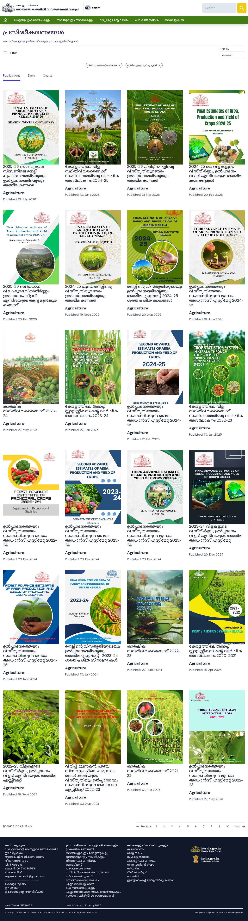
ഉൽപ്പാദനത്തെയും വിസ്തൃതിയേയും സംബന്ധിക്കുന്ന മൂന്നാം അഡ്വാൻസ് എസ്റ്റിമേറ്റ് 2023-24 (154, 535)
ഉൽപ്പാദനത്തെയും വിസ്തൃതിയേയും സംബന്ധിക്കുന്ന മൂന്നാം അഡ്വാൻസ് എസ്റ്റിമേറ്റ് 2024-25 (216, 296)
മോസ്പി (133, 876)
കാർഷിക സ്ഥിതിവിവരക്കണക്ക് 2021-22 (153, 771)
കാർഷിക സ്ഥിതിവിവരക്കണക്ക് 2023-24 (30, 411)
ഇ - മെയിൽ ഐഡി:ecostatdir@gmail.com (25, 874)
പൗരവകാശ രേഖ (78, 868)
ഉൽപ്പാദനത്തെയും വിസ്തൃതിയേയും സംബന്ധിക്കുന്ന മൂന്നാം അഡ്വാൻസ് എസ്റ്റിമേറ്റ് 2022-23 (216, 775)
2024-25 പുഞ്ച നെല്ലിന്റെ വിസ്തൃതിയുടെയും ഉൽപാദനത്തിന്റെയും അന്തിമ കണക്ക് (88, 293)
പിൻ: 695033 (13, 864)
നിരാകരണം (135, 849)
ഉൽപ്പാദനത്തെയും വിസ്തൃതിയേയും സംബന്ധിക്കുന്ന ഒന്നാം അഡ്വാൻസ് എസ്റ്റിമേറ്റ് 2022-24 (30, 535)
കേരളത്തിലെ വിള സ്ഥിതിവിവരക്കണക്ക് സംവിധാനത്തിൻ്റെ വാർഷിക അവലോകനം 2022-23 (216, 413)
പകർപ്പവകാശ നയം (141, 860)
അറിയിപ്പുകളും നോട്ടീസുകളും (87, 853)
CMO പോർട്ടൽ (137, 872)
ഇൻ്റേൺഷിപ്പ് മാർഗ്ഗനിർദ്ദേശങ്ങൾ (150, 880)
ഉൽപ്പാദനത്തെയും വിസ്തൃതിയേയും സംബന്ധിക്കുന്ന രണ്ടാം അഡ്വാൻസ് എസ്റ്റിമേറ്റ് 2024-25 (154, 415)
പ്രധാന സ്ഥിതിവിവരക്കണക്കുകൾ (90, 895)
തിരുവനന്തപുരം (16, 860)
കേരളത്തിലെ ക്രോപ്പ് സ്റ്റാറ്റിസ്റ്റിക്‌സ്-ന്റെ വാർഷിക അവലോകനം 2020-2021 (215, 651)
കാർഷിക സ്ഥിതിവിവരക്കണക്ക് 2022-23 (154, 651)
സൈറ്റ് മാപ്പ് (74, 864)
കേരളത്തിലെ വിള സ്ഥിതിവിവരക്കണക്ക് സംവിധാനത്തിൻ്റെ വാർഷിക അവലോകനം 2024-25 (92, 173)
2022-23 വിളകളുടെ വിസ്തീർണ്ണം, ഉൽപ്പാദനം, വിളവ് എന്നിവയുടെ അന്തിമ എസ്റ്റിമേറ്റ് (29, 773)
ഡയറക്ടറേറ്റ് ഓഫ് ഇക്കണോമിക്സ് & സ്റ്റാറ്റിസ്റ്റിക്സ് (32, 851)
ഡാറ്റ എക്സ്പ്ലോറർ (64, 41)
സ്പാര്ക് (133, 868)
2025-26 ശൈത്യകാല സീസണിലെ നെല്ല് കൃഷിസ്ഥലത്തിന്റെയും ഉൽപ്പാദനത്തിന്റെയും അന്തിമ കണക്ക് (24, 176)
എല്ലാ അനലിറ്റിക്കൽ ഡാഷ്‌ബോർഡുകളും (80, 886)
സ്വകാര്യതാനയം (138, 857)
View (31, 154)
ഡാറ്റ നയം (134, 853)
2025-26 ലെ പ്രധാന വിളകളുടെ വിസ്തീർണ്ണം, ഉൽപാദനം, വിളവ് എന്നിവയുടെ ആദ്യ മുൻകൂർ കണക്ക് (30, 296)
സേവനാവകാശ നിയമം (82, 880)
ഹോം (7, 41)
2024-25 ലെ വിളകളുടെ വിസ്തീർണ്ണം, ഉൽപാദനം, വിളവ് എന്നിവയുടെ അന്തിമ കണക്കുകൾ (215, 173)
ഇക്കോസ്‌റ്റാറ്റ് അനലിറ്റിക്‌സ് (24, 891)
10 (227, 826)
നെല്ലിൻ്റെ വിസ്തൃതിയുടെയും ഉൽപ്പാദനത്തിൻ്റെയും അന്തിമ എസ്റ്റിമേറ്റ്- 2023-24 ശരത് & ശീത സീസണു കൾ (93, 653)
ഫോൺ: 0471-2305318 (20, 868)
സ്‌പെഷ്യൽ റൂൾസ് (79, 876)
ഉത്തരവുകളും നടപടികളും (85, 857)
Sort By (224, 49)
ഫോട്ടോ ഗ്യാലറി (15, 884)
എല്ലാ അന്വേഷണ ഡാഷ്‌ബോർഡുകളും (93, 891)
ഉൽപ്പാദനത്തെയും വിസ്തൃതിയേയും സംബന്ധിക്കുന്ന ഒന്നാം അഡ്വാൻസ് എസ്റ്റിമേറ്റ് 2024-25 (30, 655)
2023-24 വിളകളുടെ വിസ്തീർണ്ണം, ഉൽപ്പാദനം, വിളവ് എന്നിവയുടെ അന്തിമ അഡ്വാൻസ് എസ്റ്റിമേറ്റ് (215, 533)
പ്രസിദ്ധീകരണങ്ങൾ (80, 849)
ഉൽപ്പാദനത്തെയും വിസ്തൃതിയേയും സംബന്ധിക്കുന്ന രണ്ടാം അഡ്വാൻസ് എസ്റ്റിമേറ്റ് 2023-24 (92, 535)
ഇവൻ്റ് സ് (11, 888)
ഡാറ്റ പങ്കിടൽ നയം (140, 864)
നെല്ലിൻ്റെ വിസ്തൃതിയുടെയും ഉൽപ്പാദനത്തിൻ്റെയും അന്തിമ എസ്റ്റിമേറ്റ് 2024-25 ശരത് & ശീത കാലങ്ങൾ (155, 293)
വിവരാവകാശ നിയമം (81, 860)
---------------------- (22, 880)
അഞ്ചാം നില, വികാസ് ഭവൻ (24, 857)
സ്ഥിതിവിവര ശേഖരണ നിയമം (87, 872)
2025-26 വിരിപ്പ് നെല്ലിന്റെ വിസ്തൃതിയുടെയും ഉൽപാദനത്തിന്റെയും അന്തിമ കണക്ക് (150, 173)
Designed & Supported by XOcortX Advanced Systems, (219, 912)
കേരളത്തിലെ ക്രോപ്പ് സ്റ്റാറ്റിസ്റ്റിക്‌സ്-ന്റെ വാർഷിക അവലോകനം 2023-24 (91, 411)
